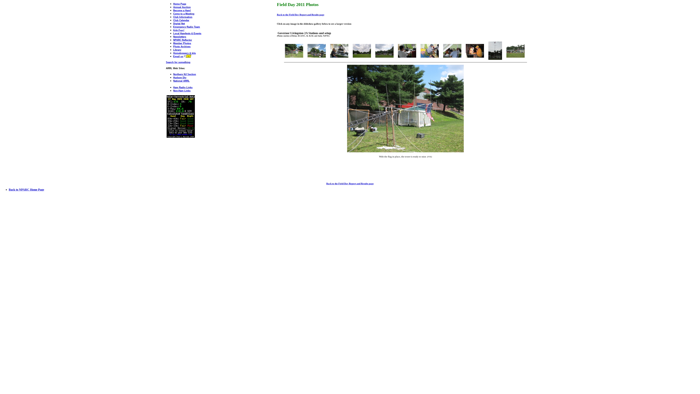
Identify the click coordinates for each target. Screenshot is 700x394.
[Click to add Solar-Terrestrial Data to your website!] (181, 136)
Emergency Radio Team (186, 27)
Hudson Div (179, 77)
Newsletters (179, 36)
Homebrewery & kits (184, 53)
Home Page (179, 4)
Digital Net (179, 23)
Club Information (182, 17)
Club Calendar (181, 20)
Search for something (178, 62)
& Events (187, 33)
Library (177, 50)
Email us (178, 56)
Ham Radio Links (182, 87)
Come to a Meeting (183, 13)
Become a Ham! (182, 10)
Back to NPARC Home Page (26, 189)
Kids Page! (178, 30)
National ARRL (181, 81)
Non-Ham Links (181, 90)
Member (182, 43)
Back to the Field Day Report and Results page (300, 14)
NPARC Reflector (182, 40)
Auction (186, 7)
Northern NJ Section (184, 74)
